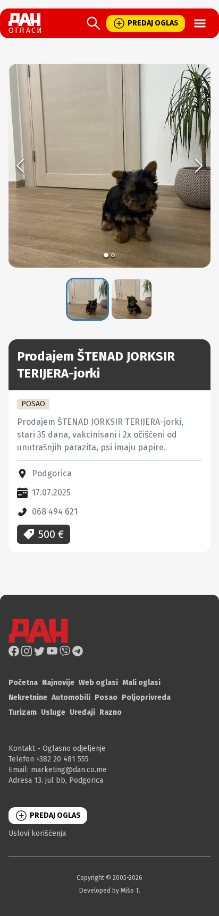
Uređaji (82, 712)
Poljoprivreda (146, 697)
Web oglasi (98, 682)
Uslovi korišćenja (37, 833)
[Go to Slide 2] (113, 255)
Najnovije (58, 682)
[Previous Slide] (20, 165)
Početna (23, 682)
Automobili (71, 697)
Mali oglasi (141, 682)
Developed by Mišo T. (109, 890)
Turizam (23, 712)
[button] (109, 166)
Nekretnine (28, 697)
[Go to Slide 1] (106, 255)
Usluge (53, 712)
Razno (110, 712)
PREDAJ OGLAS (153, 23)
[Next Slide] (198, 165)
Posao (106, 697)
